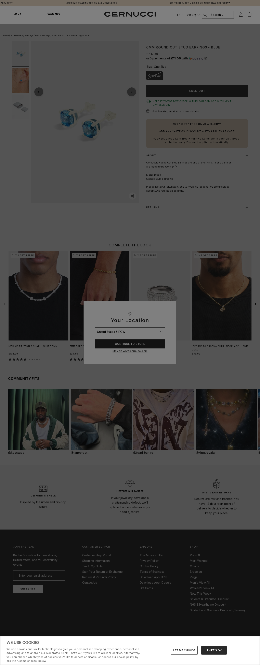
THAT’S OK (214, 650)
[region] (130, 650)
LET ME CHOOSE (184, 650)
